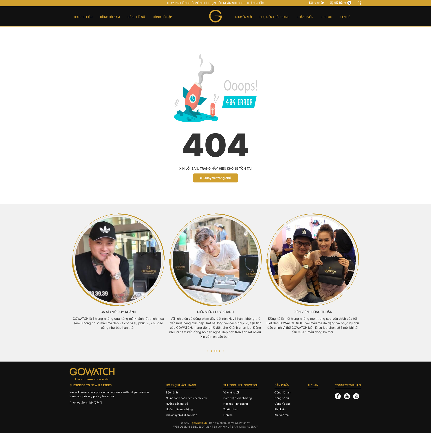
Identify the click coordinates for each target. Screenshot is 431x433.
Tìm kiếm (359, 3)
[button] (211, 351)
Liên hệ (345, 17)
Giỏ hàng (342, 2)
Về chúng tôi (231, 392)
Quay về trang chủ (217, 178)
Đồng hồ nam (110, 17)
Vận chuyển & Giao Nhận (181, 415)
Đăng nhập (316, 2)
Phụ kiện (280, 409)
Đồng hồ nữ (136, 17)
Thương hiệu (82, 17)
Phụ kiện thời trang (274, 17)
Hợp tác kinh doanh (235, 403)
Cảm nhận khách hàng (237, 398)
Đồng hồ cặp (162, 17)
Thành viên (305, 17)
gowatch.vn (199, 422)
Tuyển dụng (230, 409)
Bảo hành (172, 392)
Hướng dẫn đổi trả (177, 403)
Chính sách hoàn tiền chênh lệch (186, 398)
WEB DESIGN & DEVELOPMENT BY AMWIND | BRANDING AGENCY (215, 426)
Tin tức (326, 17)
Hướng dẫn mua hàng (179, 409)
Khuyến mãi (243, 17)
